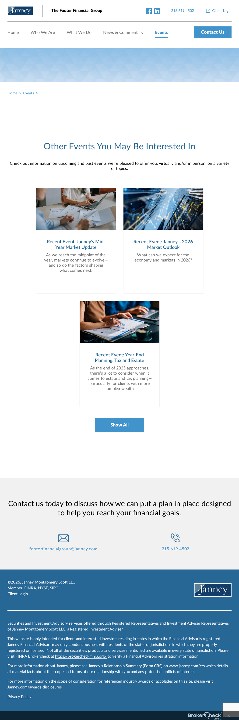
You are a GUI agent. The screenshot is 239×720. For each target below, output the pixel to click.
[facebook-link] (149, 11)
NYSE (43, 588)
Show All (119, 425)
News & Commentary (123, 33)
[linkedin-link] (157, 11)
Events (161, 33)
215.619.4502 (176, 549)
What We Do (79, 33)
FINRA (30, 588)
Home (13, 33)
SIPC (54, 588)
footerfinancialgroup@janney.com (63, 549)
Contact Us (213, 32)
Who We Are (43, 33)
